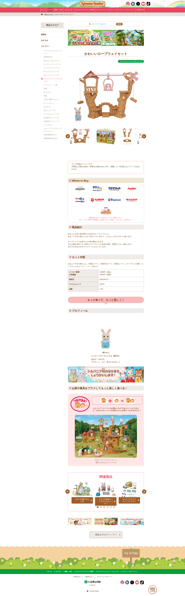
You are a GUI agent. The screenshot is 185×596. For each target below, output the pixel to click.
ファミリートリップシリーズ (53, 80)
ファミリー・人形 (50, 85)
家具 (45, 96)
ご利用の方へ (88, 577)
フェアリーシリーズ (51, 68)
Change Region (94, 591)
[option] (106, 94)
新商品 (43, 34)
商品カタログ (48, 14)
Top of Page (131, 553)
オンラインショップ (102, 10)
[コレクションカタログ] (106, 524)
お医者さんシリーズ (51, 121)
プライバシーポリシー (104, 577)
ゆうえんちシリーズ (51, 71)
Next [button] (144, 136)
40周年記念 (48, 57)
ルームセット (49, 103)
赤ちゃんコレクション (52, 60)
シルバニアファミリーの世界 (84, 10)
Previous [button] (68, 136)
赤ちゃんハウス (50, 110)
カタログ (50, 10)
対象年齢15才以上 (51, 138)
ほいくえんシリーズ (51, 75)
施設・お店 (58, 10)
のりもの (47, 92)
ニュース (114, 10)
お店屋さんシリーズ (51, 118)
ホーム (43, 10)
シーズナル (48, 125)
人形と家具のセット (51, 99)
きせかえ (47, 107)
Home (42, 14)
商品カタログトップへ (106, 534)
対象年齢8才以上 (50, 135)
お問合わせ (140, 10)
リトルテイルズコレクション (53, 52)
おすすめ (44, 40)
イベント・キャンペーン (126, 10)
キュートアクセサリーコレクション (53, 130)
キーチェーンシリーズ (52, 64)
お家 (45, 88)
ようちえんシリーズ (51, 114)
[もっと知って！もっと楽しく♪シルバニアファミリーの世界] (79, 524)
